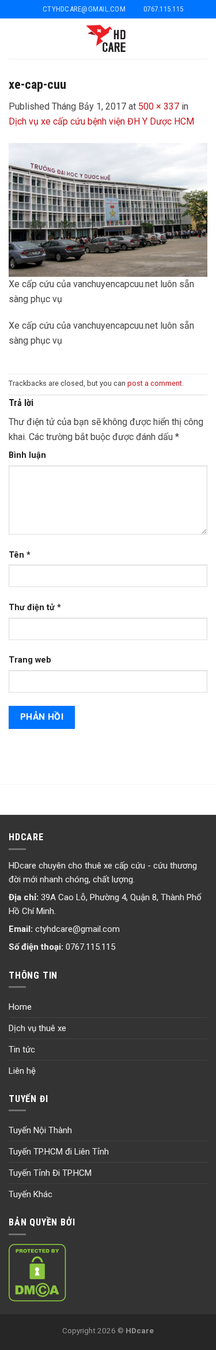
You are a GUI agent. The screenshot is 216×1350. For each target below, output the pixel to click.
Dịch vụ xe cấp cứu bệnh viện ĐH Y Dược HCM (101, 121)
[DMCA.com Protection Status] (37, 1272)
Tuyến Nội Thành (40, 1130)
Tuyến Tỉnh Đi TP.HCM (50, 1173)
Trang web (30, 660)
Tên (20, 555)
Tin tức (22, 1049)
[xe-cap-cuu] (108, 209)
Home (20, 1007)
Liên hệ (22, 1071)
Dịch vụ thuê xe (37, 1028)
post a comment (154, 383)
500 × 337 (158, 106)
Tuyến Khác (30, 1194)
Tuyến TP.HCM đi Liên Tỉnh (59, 1151)
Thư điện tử (35, 607)
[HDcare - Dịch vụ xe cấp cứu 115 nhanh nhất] (108, 38)
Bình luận (27, 455)
